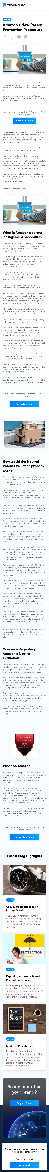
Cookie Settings (24, 1158)
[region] (24, 1156)
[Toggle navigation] (44, 5)
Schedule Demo (24, 120)
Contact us (36, 112)
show (24, 188)
